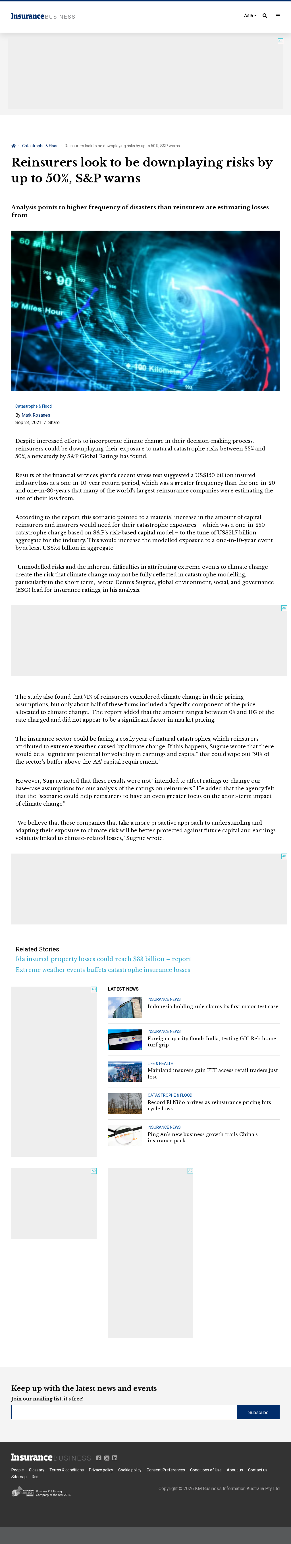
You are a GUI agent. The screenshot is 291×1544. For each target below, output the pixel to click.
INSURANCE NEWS (164, 999)
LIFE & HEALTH (160, 1063)
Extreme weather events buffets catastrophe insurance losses (103, 969)
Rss (35, 1477)
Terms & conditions (66, 1470)
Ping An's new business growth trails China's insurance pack (203, 1137)
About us (235, 1470)
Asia (249, 15)
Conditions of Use (206, 1470)
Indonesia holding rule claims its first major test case (213, 1006)
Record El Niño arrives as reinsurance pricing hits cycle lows (209, 1105)
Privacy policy (101, 1470)
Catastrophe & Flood (40, 146)
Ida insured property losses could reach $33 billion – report (103, 959)
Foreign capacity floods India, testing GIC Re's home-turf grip (213, 1042)
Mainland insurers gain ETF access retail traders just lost (213, 1073)
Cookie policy (130, 1470)
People (17, 1470)
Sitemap (19, 1477)
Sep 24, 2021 (28, 422)
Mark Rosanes (36, 415)
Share (54, 422)
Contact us (257, 1470)
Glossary (36, 1470)
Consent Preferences (166, 1470)
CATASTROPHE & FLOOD (170, 1095)
